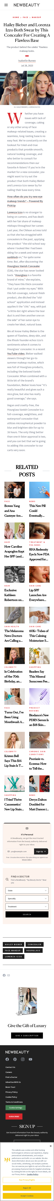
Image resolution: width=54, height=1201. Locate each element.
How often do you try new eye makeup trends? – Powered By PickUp (25, 201)
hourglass (33, 950)
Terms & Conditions (14, 1102)
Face (25, 17)
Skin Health (11, 626)
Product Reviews (34, 709)
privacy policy (27, 859)
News (32, 501)
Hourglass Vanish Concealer (23, 266)
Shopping (35, 667)
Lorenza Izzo (15, 212)
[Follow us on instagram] (22, 1059)
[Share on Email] (8, 975)
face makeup (13, 950)
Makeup (36, 17)
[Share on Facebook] (4, 975)
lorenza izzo (13, 956)
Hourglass (21, 275)
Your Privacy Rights (27, 1180)
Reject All (27, 1188)
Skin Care (35, 585)
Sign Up (39, 851)
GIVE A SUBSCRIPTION (27, 1035)
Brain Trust (10, 1087)
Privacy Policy (12, 1092)
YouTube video (16, 353)
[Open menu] (6, 5)
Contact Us (10, 1067)
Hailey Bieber (13, 944)
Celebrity (10, 667)
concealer (34, 944)
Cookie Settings (15, 1108)
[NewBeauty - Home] (27, 4)
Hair (7, 542)
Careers (9, 1072)
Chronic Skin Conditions (37, 753)
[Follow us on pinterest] (15, 1059)
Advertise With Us (13, 1082)
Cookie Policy (11, 1097)
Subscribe (14, 1116)
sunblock (12, 257)
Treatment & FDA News (37, 543)
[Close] (51, 1146)
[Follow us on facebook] (7, 1059)
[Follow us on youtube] (30, 1059)
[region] (27, 1171)
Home (16, 17)
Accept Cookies (27, 1196)
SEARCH (27, 914)
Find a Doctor (11, 1077)
